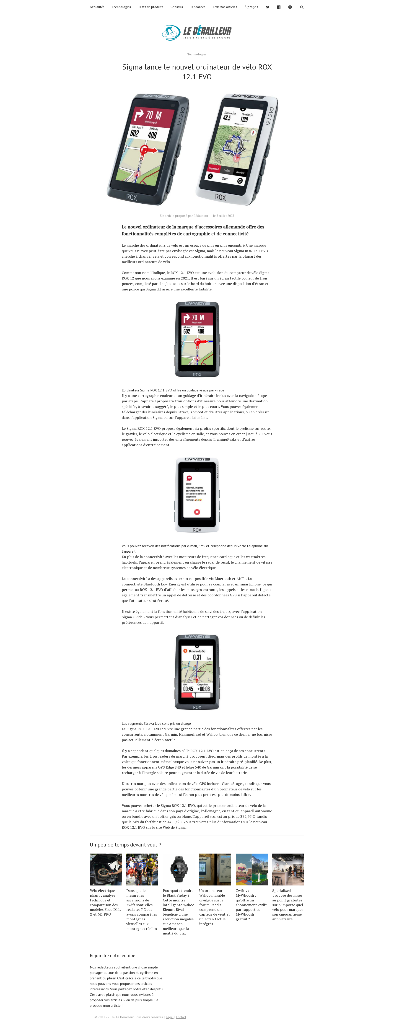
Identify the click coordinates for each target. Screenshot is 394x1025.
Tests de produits (150, 7)
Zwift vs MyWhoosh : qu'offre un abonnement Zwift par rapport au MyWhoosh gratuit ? (251, 904)
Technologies (121, 7)
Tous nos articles (225, 7)
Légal (170, 1017)
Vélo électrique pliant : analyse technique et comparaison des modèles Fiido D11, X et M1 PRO (105, 902)
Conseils (177, 7)
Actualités (97, 7)
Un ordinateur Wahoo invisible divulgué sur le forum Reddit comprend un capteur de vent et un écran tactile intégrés (214, 907)
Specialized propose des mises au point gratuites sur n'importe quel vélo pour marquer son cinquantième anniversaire (287, 904)
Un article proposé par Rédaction (184, 215)
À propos (251, 7)
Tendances (197, 7)
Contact (181, 1017)
